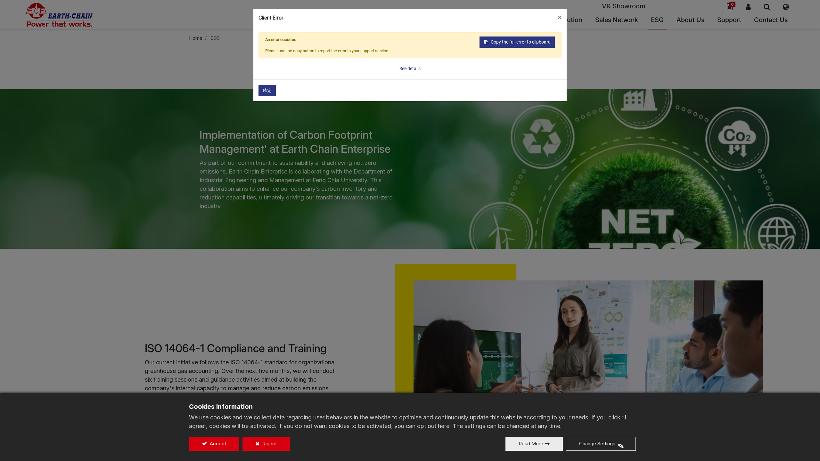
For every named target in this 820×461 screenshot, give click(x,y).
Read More (531, 444)
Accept (217, 444)
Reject (269, 444)
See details (410, 68)
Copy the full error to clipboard (521, 41)
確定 (267, 90)
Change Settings (597, 444)
